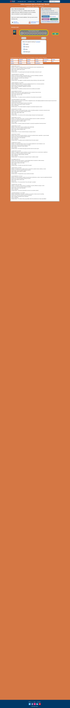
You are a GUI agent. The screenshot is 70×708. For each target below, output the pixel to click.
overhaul (12, 61)
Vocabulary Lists (28, 6)
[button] (31, 2)
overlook (20, 61)
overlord (28, 61)
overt (52, 61)
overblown (28, 59)
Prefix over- (36, 6)
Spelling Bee (45, 19)
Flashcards (54, 16)
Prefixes (33, 6)
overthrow (12, 63)
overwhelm (29, 63)
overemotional (46, 59)
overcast (36, 59)
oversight (36, 61)
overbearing (21, 59)
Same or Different (55, 19)
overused (20, 63)
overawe (38, 41)
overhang (53, 59)
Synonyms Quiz (46, 16)
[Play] (11, 31)
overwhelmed (37, 63)
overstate (45, 61)
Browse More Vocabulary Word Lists (50, 21)
